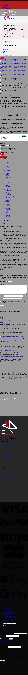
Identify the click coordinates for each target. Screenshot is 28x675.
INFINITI (8, 209)
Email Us (5, 471)
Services (5, 19)
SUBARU (8, 197)
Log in (11, 638)
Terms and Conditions (8, 460)
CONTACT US (6, 5)
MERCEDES (9, 188)
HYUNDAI (8, 177)
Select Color (3, 143)
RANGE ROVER (10, 196)
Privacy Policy (6, 463)
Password (3, 636)
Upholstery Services (11, 616)
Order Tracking (6, 479)
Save (2, 57)
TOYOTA (8, 200)
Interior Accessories (11, 619)
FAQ (4, 477)
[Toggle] (0, 336)
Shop (4, 17)
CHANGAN (9, 167)
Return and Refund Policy (8, 455)
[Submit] (3, 28)
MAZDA (8, 186)
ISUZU (7, 178)
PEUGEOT (8, 193)
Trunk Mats (7, 95)
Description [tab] (6, 220)
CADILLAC (8, 166)
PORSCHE (8, 194)
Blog (4, 52)
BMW (7, 165)
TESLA (7, 199)
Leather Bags (6, 201)
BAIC (7, 163)
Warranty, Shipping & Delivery (9, 458)
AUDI (7, 162)
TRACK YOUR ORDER (8, 18)
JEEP (7, 181)
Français (8, 8)
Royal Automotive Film (11, 618)
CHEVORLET (9, 169)
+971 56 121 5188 (14, 441)
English (4, 7)
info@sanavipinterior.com (9, 445)
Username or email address (7, 633)
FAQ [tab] (4, 223)
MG (7, 189)
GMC (7, 174)
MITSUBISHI (9, 190)
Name (2, 296)
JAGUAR (8, 180)
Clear (2, 153)
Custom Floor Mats (7, 161)
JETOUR (8, 182)
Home (1, 95)
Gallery (5, 51)
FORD (7, 173)
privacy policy (3, 657)
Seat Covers (6, 203)
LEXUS (7, 185)
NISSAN (8, 192)
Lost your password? (5, 641)
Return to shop (9, 41)
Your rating (3, 281)
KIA (7, 184)
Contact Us (5, 474)
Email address (3, 647)
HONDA (8, 175)
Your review (3, 284)
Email (1, 298)
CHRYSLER (8, 170)
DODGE (8, 171)
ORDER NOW (3, 156)
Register (2, 660)
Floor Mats (8, 608)
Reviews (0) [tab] (6, 221)
